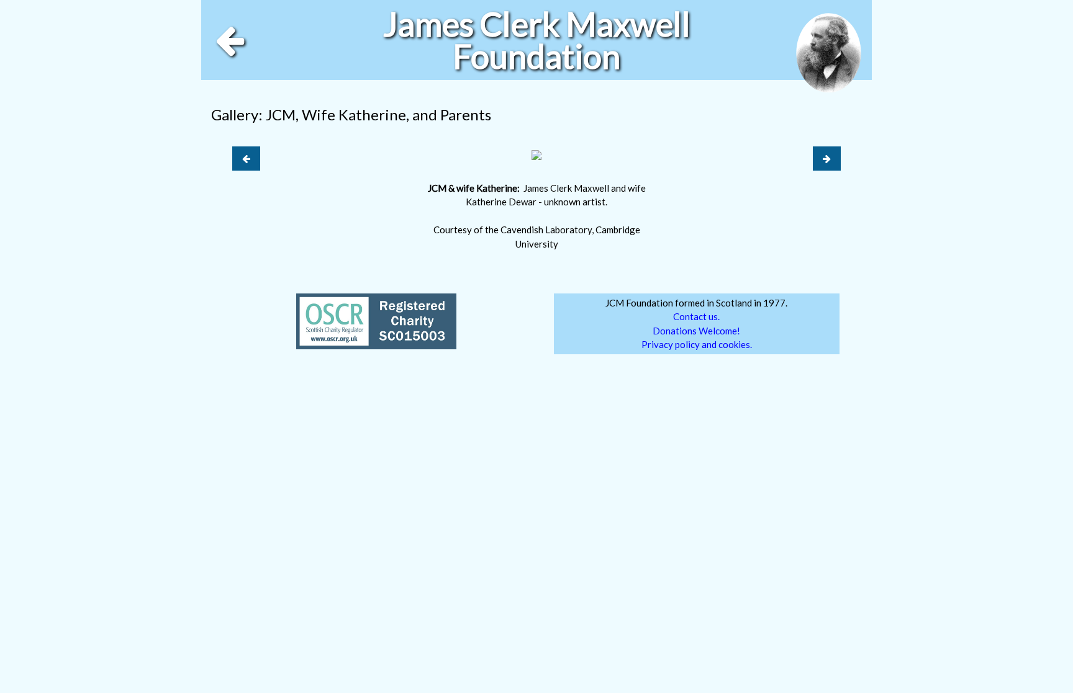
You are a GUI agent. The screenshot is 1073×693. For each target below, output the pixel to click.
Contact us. (696, 316)
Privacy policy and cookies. (696, 344)
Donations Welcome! (696, 330)
